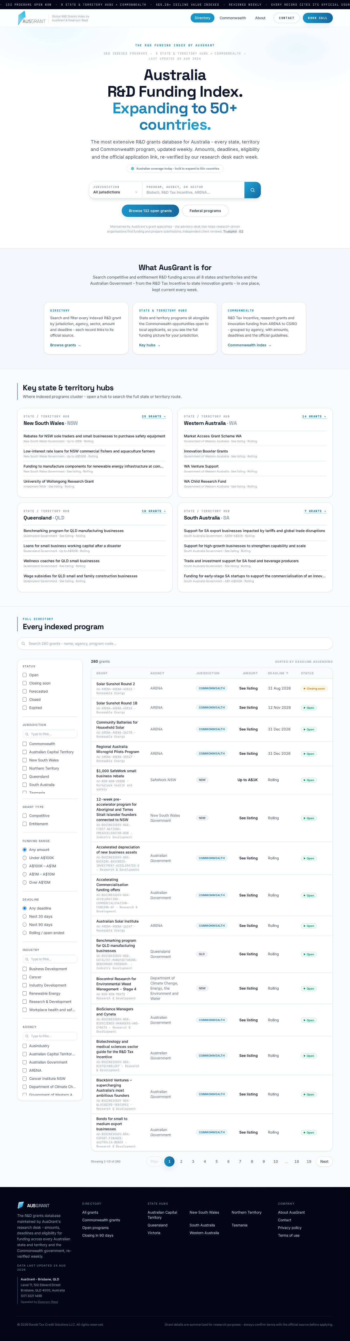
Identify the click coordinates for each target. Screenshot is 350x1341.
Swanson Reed (48, 1302)
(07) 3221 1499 (31, 1296)
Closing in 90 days (97, 1235)
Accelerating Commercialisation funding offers (112, 884)
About (260, 18)
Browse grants (65, 345)
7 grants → (315, 511)
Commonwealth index (250, 345)
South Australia (202, 1225)
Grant (102, 673)
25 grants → (154, 416)
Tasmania (240, 1225)
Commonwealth (233, 18)
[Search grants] (252, 190)
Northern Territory (247, 1212)
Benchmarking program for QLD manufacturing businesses (116, 945)
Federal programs (205, 210)
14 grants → (314, 416)
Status (307, 673)
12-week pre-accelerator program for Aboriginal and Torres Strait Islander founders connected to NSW (116, 809)
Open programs (95, 1227)
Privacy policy (290, 1227)
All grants (90, 1212)
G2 (241, 231)
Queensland (158, 1225)
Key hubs (150, 345)
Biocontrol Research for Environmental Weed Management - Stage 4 (116, 984)
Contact (286, 18)
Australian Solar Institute (117, 921)
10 (275, 1161)
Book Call (318, 18)
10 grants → (154, 511)
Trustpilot (230, 231)
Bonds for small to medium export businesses (111, 1123)
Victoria (154, 1233)
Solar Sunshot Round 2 (115, 684)
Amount (250, 673)
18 (296, 1161)
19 (309, 1161)
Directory (202, 18)
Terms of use (289, 1235)
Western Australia (204, 1233)
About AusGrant (291, 1212)
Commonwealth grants (101, 1220)
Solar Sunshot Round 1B (116, 703)
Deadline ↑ (278, 673)
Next (324, 1161)
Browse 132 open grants (150, 210)
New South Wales (204, 1212)
